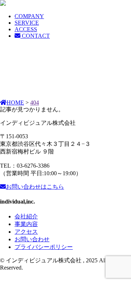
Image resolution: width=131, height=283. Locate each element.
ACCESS (26, 29)
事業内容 (26, 224)
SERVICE (27, 23)
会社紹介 (26, 216)
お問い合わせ (35, 187)
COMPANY (29, 16)
